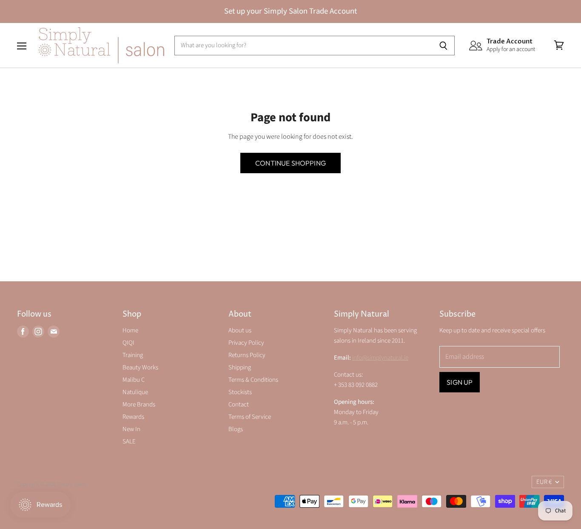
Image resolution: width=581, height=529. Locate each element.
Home (130, 330)
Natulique (135, 392)
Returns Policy (246, 355)
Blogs (235, 429)
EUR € (544, 482)
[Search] (443, 45)
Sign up (460, 382)
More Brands (138, 404)
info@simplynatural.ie (380, 357)
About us (239, 330)
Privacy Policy (246, 342)
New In (131, 429)
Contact (238, 404)
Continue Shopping (290, 163)
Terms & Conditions (253, 379)
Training (132, 355)
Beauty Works (140, 367)
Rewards (133, 416)
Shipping (239, 367)
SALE (129, 441)
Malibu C (133, 379)
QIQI (128, 342)
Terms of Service (249, 416)
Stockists (240, 392)
